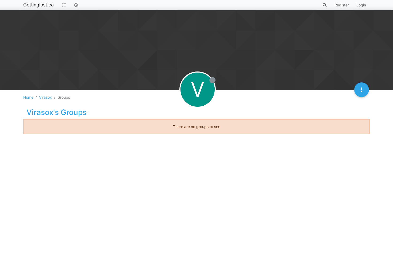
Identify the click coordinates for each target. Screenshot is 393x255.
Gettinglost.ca (38, 4)
